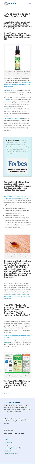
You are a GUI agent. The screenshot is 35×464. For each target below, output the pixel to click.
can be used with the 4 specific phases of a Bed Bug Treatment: (17, 84)
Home (7, 439)
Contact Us (8, 451)
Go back (6, 393)
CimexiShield (9, 442)
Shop (6, 445)
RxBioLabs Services (11, 454)
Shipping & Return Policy (13, 448)
